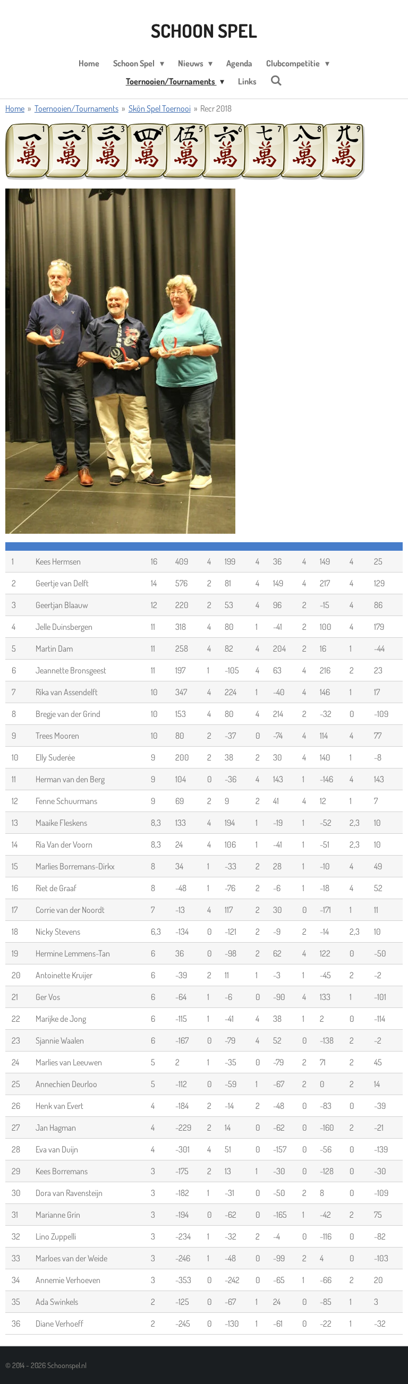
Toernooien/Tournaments (76, 108)
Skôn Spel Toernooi (160, 108)
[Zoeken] (276, 80)
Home (14, 108)
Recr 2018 (216, 108)
